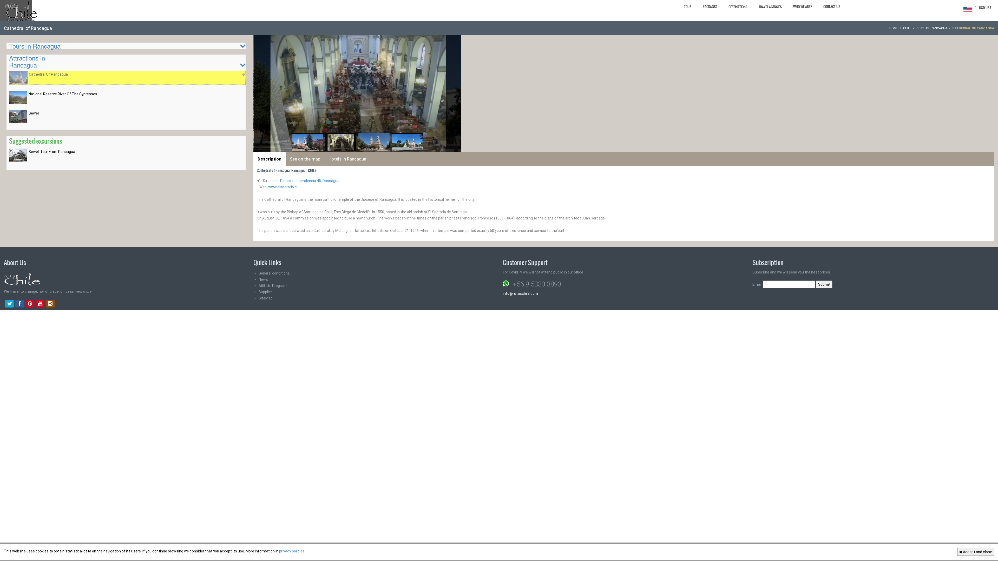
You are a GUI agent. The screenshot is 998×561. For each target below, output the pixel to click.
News (263, 279)
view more (83, 291)
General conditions (274, 273)
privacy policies (292, 551)
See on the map (305, 159)
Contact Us (831, 6)
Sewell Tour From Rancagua (52, 152)
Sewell (34, 113)
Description (269, 159)
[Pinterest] (29, 304)
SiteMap (266, 298)
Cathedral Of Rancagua (48, 74)
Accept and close (977, 552)
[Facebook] (19, 304)
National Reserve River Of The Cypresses (63, 94)
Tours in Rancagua (35, 45)
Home (893, 28)
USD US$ (985, 7)
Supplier (265, 292)
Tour (687, 6)
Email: (757, 284)
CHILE (907, 28)
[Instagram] (50, 304)
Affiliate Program (273, 286)
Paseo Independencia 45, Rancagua (309, 181)
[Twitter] (9, 304)
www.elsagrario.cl (283, 187)
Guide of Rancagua (931, 28)
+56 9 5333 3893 (537, 284)
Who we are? (802, 6)
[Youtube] (40, 304)
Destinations (737, 6)
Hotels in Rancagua (347, 159)
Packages (710, 6)
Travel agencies (770, 6)
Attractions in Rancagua (27, 61)
